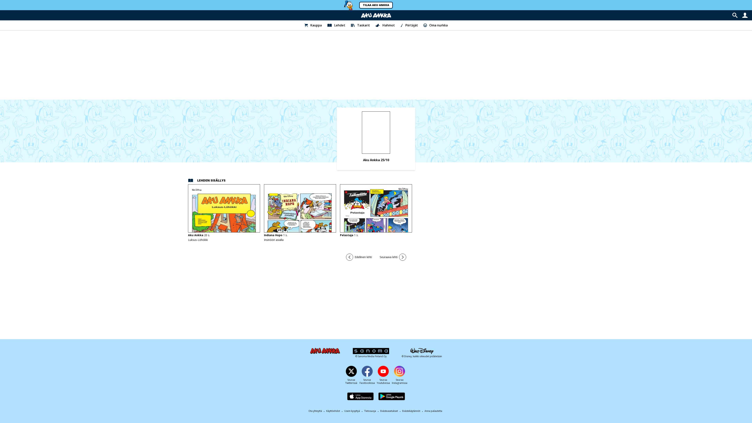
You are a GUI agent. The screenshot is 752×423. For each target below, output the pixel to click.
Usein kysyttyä (352, 411)
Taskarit (363, 25)
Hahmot (388, 25)
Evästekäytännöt (411, 411)
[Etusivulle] (376, 15)
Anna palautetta (433, 411)
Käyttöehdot (333, 411)
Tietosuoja (370, 411)
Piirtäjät (411, 25)
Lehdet (339, 25)
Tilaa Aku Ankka (376, 5)
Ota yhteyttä (315, 411)
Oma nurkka (438, 25)
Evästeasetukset (389, 411)
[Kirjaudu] (745, 15)
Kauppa (316, 25)
